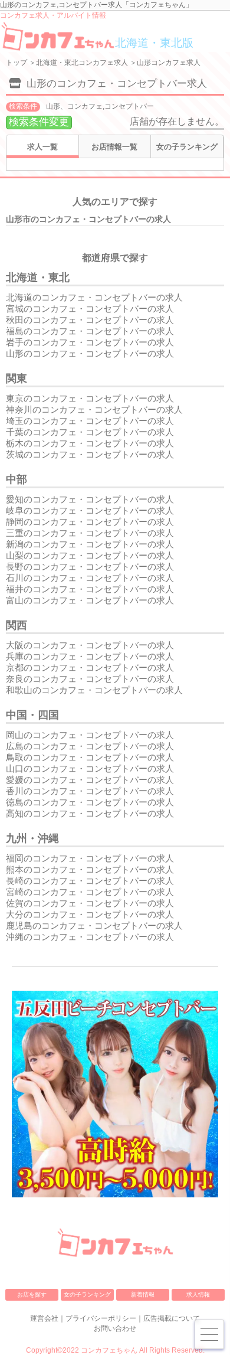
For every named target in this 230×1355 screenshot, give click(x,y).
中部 (16, 479)
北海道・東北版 (154, 43)
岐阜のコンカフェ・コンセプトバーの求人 (90, 510)
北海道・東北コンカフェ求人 (82, 62)
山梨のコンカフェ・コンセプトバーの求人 (90, 555)
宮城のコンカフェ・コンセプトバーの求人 (90, 308)
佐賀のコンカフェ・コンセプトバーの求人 (90, 903)
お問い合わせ (115, 1328)
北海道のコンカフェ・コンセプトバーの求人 (94, 297)
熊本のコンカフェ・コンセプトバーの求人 (90, 869)
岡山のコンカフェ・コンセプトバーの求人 (90, 735)
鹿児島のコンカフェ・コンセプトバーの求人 (94, 925)
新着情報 (143, 1294)
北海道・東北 (38, 277)
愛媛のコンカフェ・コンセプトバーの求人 (90, 780)
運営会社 (44, 1318)
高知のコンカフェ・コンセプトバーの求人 (90, 813)
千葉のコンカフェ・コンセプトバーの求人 (90, 432)
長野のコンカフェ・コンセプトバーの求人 (90, 566)
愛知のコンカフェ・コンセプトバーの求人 (90, 499)
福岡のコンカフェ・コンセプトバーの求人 (90, 858)
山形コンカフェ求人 (169, 62)
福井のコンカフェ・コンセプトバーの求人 (90, 589)
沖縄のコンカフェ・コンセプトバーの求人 (90, 937)
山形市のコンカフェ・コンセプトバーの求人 (88, 219)
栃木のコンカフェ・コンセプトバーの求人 (90, 443)
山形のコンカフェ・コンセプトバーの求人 (90, 353)
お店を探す (32, 1294)
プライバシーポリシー (100, 1318)
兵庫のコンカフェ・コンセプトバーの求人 (90, 656)
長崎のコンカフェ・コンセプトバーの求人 (90, 881)
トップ (16, 62)
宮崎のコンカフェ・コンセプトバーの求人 (90, 892)
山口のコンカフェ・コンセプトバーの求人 (90, 768)
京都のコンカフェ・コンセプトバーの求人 (90, 667)
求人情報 (198, 1294)
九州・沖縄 (32, 838)
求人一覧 (42, 146)
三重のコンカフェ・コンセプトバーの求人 (90, 533)
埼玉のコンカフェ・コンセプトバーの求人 (90, 421)
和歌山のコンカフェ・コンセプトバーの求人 (94, 690)
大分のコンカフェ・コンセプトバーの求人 (90, 914)
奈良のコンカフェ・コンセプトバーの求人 (90, 679)
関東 (16, 378)
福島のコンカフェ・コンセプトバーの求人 (90, 331)
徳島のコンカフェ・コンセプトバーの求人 (90, 802)
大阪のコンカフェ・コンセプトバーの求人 (90, 645)
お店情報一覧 (114, 146)
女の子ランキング (187, 146)
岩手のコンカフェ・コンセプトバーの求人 (90, 342)
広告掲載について (171, 1318)
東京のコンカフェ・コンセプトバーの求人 (90, 398)
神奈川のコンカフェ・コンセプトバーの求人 (94, 409)
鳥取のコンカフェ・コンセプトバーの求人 (90, 757)
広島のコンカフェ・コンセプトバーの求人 (90, 746)
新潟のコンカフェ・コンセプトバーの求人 (90, 544)
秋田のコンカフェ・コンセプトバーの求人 (90, 320)
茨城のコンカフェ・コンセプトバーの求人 (90, 454)
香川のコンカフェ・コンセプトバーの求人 (90, 791)
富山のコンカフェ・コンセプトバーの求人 (90, 600)
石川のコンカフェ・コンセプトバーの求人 (90, 578)
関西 (16, 625)
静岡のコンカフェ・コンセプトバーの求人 (90, 522)
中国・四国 (32, 715)
